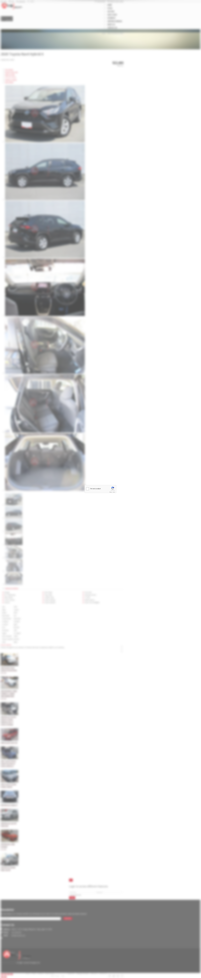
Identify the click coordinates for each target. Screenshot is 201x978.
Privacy (110, 492)
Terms (114, 492)
